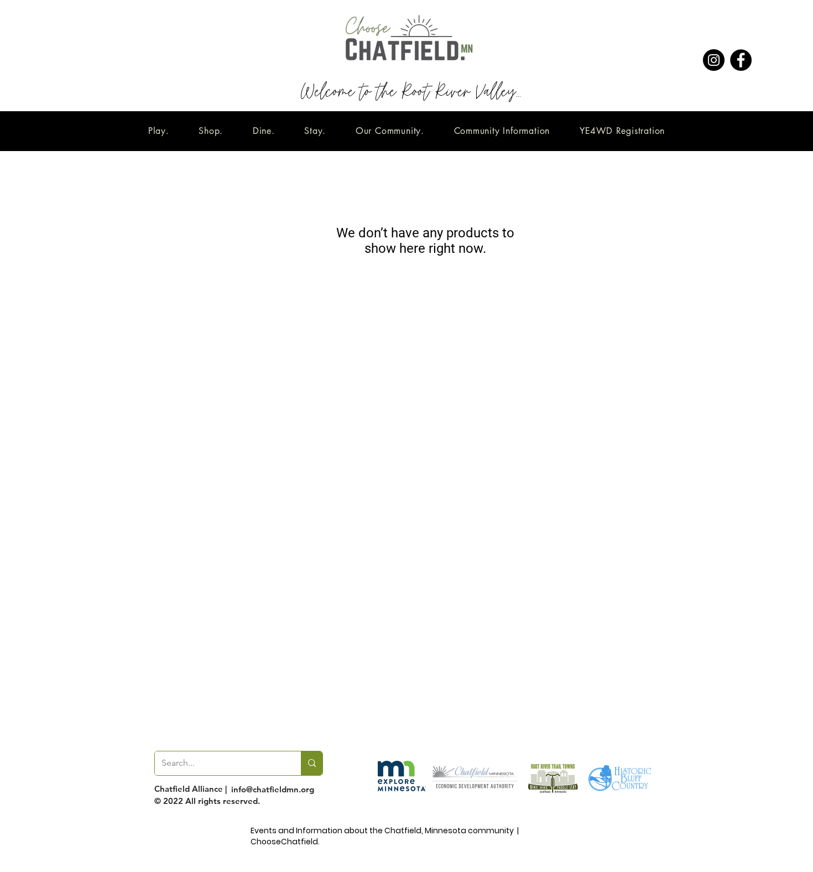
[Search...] (311, 763)
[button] (159, 131)
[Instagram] (714, 60)
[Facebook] (741, 60)
